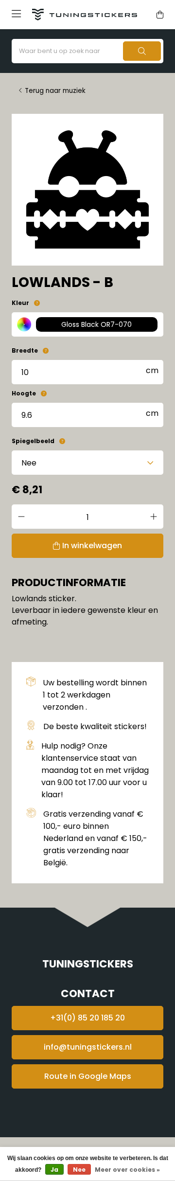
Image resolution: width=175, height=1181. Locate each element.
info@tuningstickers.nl (88, 1047)
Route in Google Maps (87, 1076)
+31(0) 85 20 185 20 (87, 1017)
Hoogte (24, 393)
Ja (54, 1169)
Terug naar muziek (55, 90)
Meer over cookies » (127, 1169)
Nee (79, 1169)
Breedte (25, 350)
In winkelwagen (92, 545)
